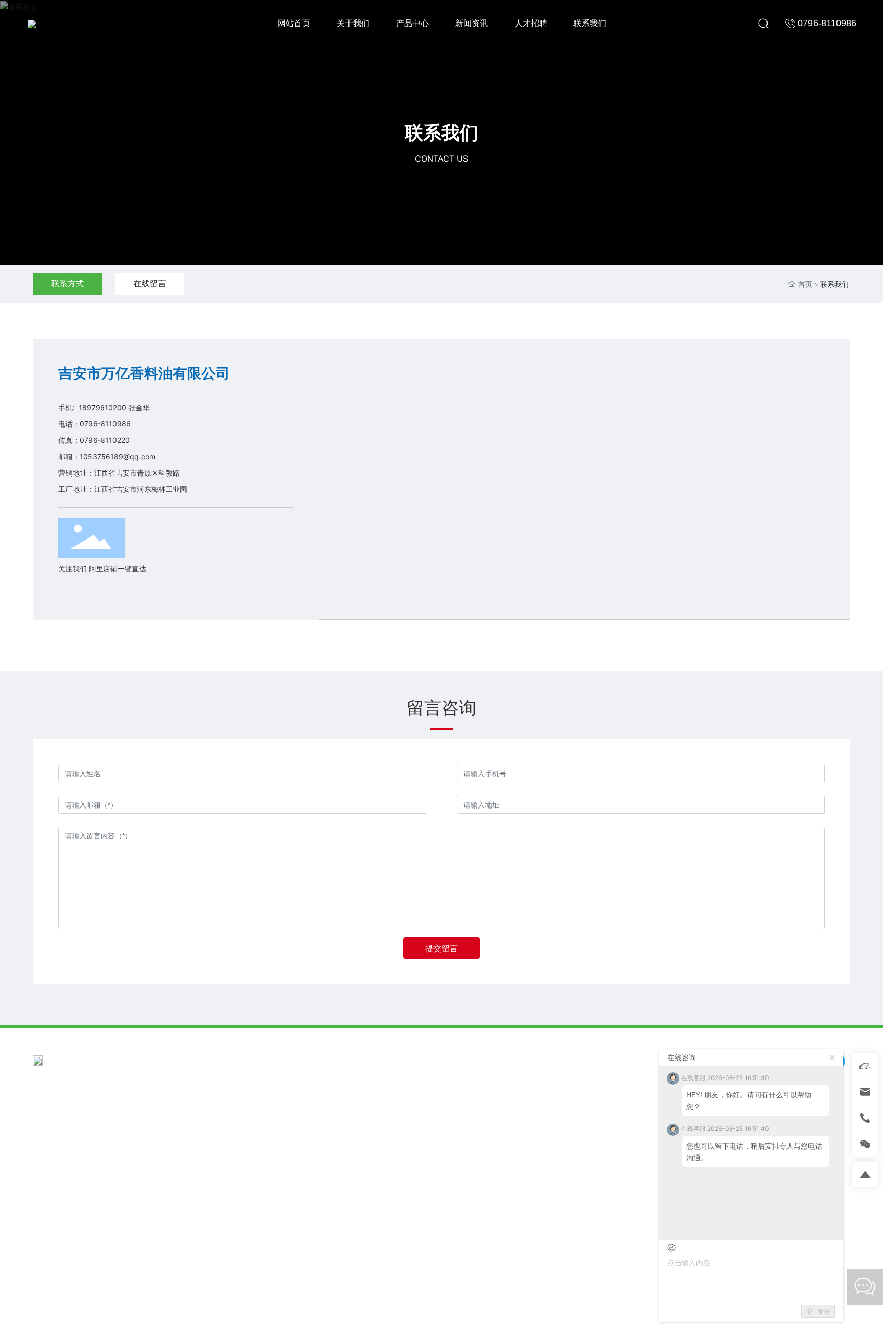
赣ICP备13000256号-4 (694, 1307)
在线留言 (149, 283)
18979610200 (102, 407)
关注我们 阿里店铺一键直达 (102, 568)
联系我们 (441, 133)
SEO (843, 1308)
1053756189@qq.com (117, 456)
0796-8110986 (105, 423)
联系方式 (67, 283)
